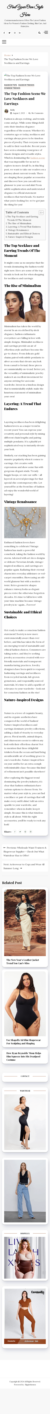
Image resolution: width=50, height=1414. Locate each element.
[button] (40, 212)
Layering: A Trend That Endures (24, 226)
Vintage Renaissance (18, 230)
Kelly (12, 110)
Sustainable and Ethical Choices (24, 233)
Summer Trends (12, 88)
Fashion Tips (10, 85)
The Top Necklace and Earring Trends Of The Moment (22, 218)
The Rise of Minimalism (19, 223)
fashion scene (37, 157)
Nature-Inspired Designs (20, 237)
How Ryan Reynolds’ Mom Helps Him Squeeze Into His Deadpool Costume (23, 1056)
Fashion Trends (26, 85)
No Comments (37, 113)
